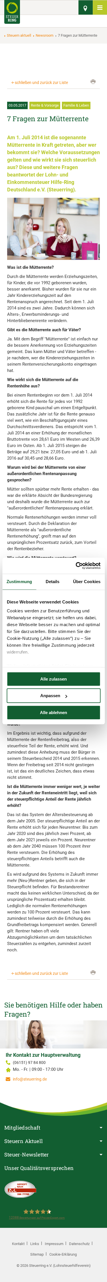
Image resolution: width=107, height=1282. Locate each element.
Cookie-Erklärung (63, 1254)
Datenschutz (79, 1244)
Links (34, 1244)
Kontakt (18, 1244)
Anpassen (50, 695)
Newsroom (44, 35)
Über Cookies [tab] (86, 581)
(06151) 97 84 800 (29, 1062)
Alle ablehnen (53, 712)
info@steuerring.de (30, 1079)
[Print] (93, 81)
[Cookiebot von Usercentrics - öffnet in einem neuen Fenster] (76, 565)
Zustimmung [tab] (19, 581)
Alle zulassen (53, 679)
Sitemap (37, 1254)
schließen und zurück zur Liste (41, 82)
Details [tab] (53, 581)
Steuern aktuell (19, 35)
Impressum (54, 1244)
